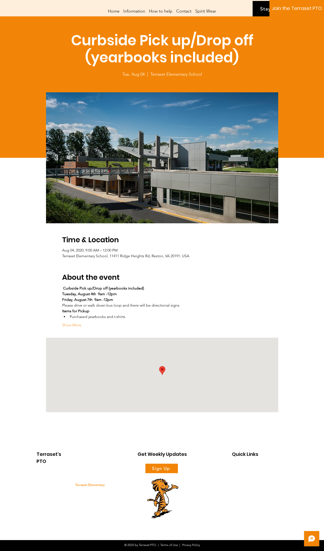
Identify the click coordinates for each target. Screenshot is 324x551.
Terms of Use (169, 545)
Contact (237, 500)
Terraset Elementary (90, 485)
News (236, 484)
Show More (71, 325)
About (236, 467)
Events (236, 492)
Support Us (239, 475)
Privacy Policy (190, 545)
